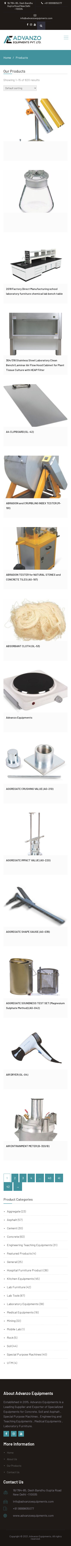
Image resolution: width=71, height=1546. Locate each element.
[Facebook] (6, 1434)
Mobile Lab (14, 1329)
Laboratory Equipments (22, 1304)
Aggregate (14, 1211)
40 (49, 1178)
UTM (10, 1363)
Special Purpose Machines (24, 1354)
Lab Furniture (16, 1287)
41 (59, 1178)
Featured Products (19, 1253)
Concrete (13, 1236)
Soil (9, 1346)
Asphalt (12, 1220)
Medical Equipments (20, 1312)
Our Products (14, 1465)
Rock (10, 1337)
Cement (12, 1228)
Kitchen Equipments (20, 1278)
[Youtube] (21, 1434)
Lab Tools (13, 1295)
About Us (12, 1459)
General (12, 1262)
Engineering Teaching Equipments (29, 1245)
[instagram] (14, 1434)
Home (10, 1452)
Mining (11, 1321)
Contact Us (13, 1472)
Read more (35, 119)
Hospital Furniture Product (25, 1270)
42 (8, 1186)
